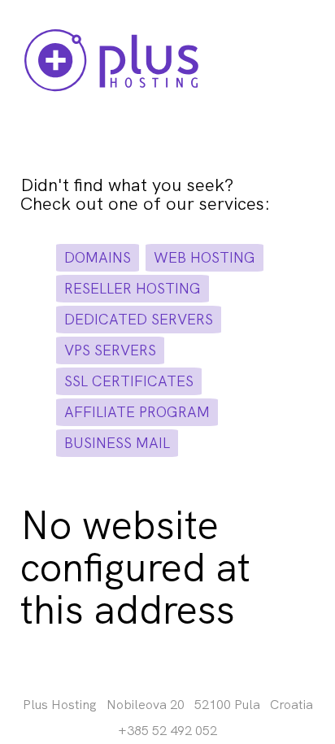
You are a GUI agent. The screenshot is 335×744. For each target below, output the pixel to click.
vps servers (110, 350)
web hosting (204, 257)
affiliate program (137, 411)
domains (97, 257)
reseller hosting (132, 288)
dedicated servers (138, 319)
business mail (117, 442)
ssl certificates (129, 381)
